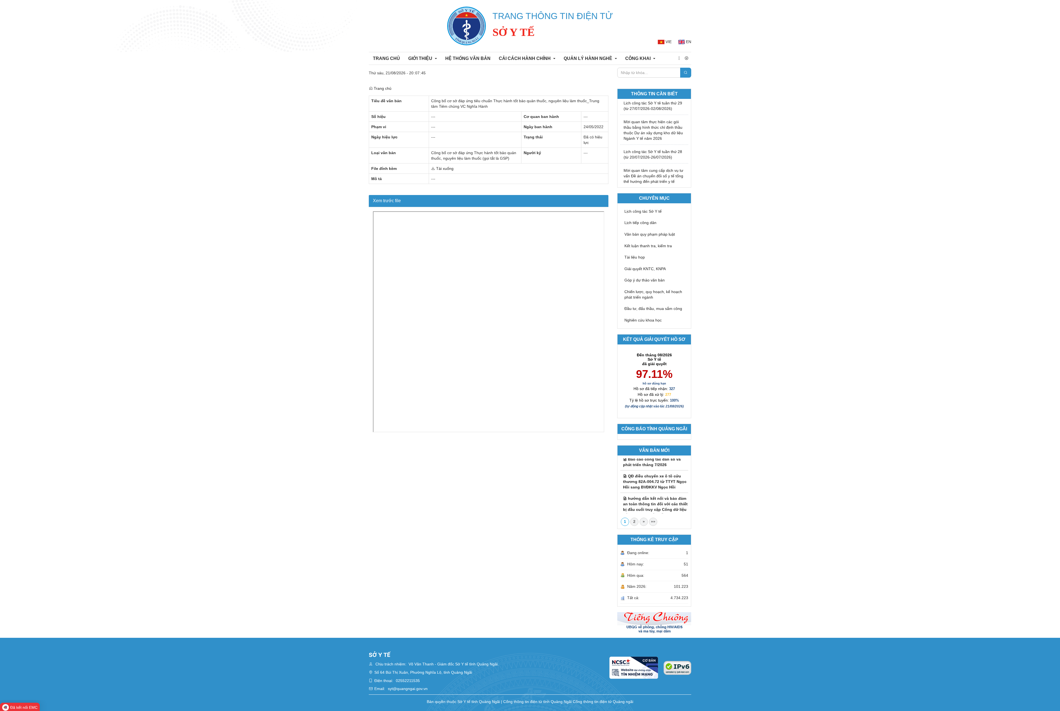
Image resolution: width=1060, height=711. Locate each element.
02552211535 (408, 680)
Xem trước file (387, 200)
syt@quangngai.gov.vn (408, 688)
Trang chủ (382, 88)
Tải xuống (444, 168)
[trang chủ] (466, 26)
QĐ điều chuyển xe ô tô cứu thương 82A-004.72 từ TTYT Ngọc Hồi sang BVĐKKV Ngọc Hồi (655, 472)
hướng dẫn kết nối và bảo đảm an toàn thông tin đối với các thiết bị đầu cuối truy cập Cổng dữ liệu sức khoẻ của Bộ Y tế (655, 496)
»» (653, 521)
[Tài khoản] (686, 58)
